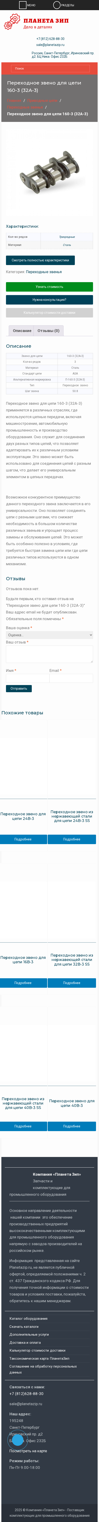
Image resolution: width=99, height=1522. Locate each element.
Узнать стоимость (49, 287)
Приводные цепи (42, 100)
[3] (49, 172)
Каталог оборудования (28, 1319)
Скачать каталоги (23, 1327)
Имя (11, 670)
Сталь (67, 245)
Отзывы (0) (48, 330)
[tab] (22, 330)
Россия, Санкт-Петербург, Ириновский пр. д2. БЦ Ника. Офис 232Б (63, 54)
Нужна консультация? (49, 300)
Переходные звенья (25, 107)
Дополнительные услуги (29, 1334)
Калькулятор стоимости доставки (49, 312)
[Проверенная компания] (21, 1481)
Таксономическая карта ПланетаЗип (39, 1358)
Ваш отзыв (17, 642)
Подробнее (71, 839)
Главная (14, 100)
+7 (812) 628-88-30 (50, 39)
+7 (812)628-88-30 (26, 1393)
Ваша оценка (19, 627)
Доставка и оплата (25, 1343)
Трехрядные (67, 237)
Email (56, 670)
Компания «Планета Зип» (60, 1174)
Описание (22, 330)
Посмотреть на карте (28, 1451)
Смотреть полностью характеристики (40, 260)
